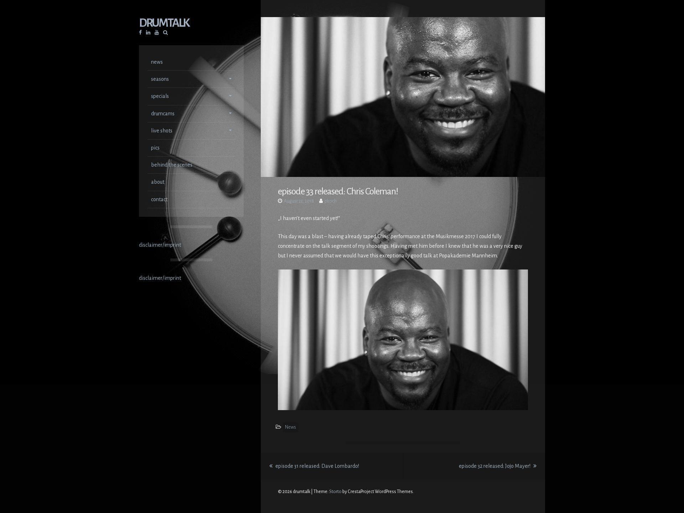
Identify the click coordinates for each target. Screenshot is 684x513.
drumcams (163, 113)
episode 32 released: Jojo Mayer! (498, 466)
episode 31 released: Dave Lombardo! (316, 466)
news (157, 62)
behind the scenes (171, 165)
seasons (160, 79)
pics (155, 148)
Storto (335, 491)
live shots (161, 131)
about (157, 182)
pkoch (331, 201)
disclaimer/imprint (160, 245)
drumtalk (164, 23)
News (290, 427)
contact (159, 199)
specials (160, 96)
